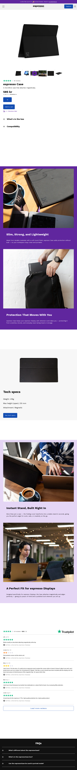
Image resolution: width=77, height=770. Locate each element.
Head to (50, 1)
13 (7, 99)
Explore (68, 6)
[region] (38, 41)
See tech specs (10, 415)
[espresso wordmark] (38, 6)
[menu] (3, 6)
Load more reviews (38, 708)
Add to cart (9, 107)
